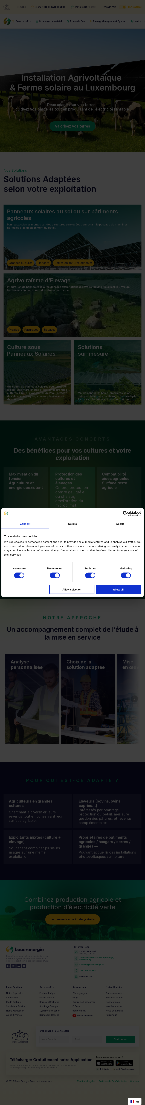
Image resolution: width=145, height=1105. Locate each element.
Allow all (118, 589)
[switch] (55, 575)
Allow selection (71, 589)
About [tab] (120, 523)
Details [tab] (72, 523)
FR (137, 1101)
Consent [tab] (25, 523)
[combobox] (134, 1101)
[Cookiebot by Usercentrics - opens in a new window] (125, 513)
